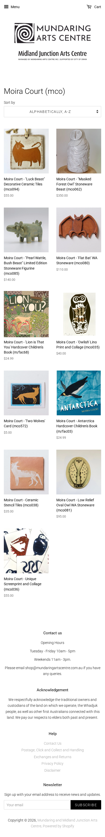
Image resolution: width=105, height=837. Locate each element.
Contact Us (52, 743)
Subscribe (86, 805)
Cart (97, 7)
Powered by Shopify (58, 826)
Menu (15, 7)
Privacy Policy (52, 763)
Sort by (9, 102)
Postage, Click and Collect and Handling (52, 750)
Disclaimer (52, 770)
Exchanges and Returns (52, 757)
